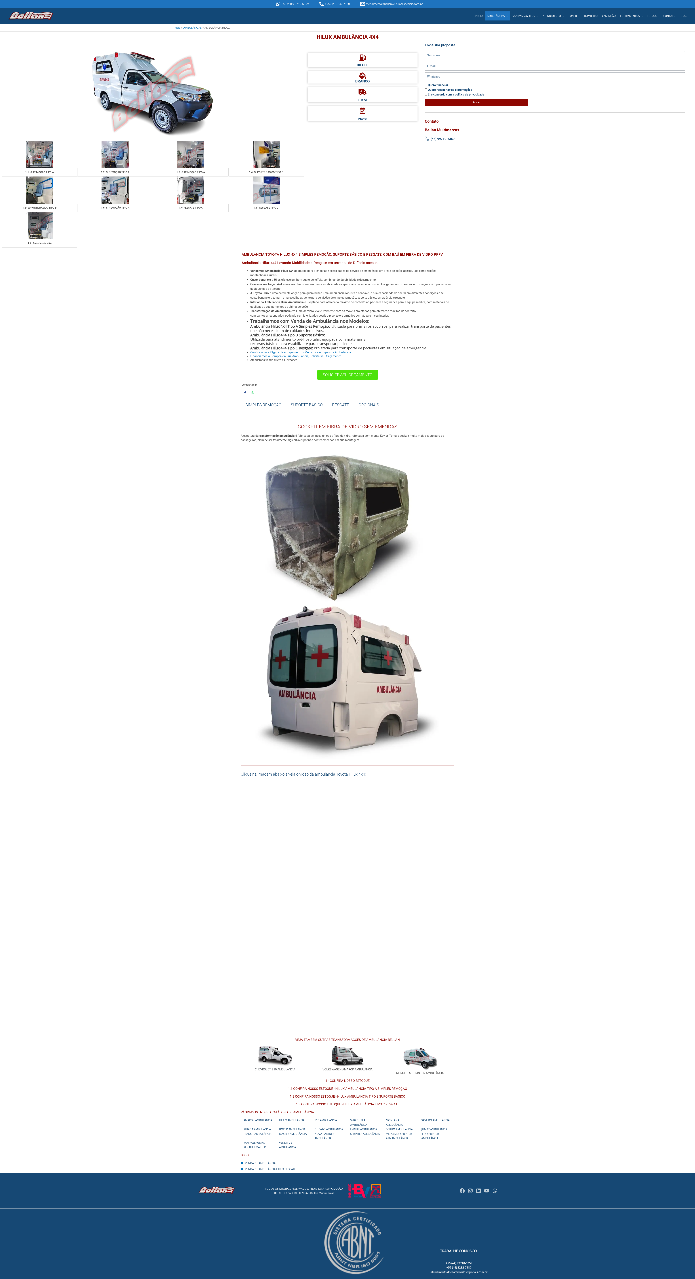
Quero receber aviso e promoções (450, 90)
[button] (506, 15)
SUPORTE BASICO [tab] (307, 405)
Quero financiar (438, 85)
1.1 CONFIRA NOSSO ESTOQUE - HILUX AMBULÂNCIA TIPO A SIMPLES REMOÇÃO (347, 1089)
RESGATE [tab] (340, 405)
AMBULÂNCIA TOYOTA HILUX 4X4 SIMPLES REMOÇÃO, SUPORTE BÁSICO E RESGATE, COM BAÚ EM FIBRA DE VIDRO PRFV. (343, 254)
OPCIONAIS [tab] (369, 405)
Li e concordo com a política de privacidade (456, 94)
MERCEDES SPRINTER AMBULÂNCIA (420, 1073)
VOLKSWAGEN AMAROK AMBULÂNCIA (347, 1069)
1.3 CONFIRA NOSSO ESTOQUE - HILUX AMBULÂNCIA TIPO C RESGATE (347, 1104)
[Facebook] (462, 1190)
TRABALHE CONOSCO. (459, 1250)
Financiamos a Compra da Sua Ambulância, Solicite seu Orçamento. (296, 356)
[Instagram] (470, 1190)
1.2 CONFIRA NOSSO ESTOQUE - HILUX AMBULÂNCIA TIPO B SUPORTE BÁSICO (347, 1096)
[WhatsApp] (494, 1190)
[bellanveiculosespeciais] (478, 1190)
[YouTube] (486, 1190)
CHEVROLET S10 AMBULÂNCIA (275, 1069)
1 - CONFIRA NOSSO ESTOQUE (348, 1081)
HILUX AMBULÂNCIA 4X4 (348, 37)
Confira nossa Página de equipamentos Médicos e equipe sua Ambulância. (301, 352)
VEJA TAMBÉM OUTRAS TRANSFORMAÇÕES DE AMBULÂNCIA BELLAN (347, 1040)
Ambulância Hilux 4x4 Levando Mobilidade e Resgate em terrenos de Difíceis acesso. (310, 263)
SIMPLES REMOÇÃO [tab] (263, 405)
